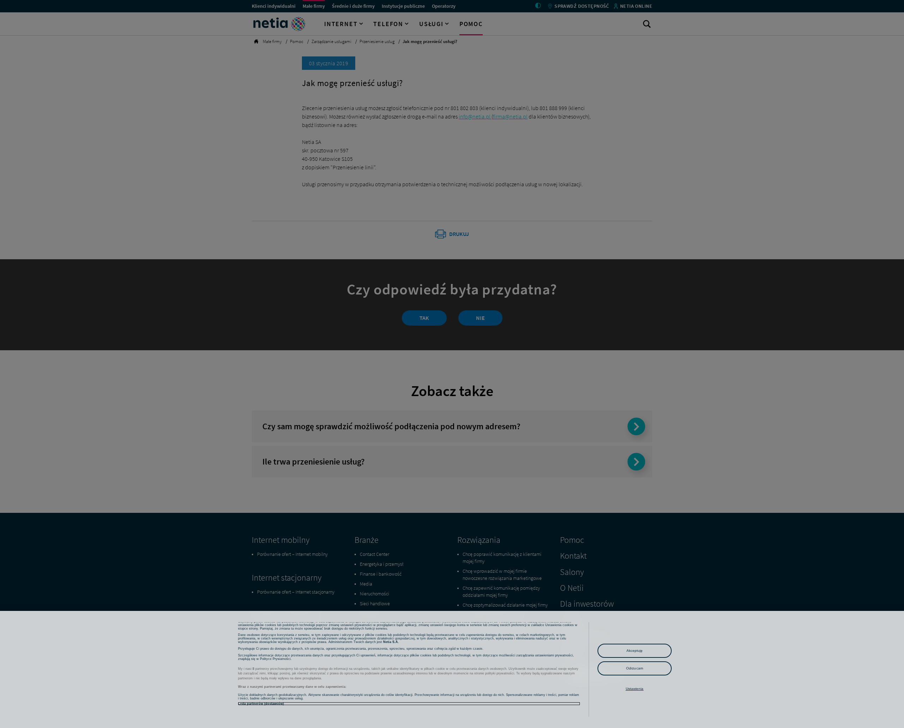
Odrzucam (634, 668)
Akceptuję (634, 651)
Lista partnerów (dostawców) (261, 703)
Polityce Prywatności (275, 659)
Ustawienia (635, 689)
